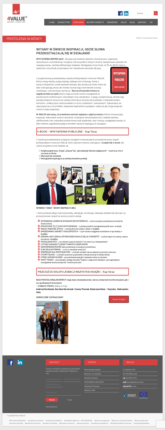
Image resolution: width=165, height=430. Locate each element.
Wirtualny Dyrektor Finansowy (120, 423)
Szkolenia (78, 22)
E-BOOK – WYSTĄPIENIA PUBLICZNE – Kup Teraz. (67, 131)
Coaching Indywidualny (141, 423)
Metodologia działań (92, 369)
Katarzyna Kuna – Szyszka (103, 289)
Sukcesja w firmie (83, 423)
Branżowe (112, 22)
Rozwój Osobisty (95, 22)
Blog (132, 22)
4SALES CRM (89, 390)
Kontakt (142, 22)
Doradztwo (64, 22)
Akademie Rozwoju (92, 386)
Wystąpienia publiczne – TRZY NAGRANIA (78, 420)
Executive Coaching (16, 423)
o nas (134, 386)
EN (151, 22)
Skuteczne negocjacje (101, 420)
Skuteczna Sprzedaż (141, 420)
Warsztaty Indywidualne (17, 420)
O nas (52, 22)
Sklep (124, 22)
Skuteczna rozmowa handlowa (122, 420)
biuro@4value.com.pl (134, 382)
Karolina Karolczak (64, 289)
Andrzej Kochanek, (45, 289)
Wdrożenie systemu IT (67, 423)
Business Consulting (92, 374)
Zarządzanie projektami (54, 420)
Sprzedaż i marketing (50, 423)
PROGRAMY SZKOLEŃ (94, 382)
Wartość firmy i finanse (33, 423)
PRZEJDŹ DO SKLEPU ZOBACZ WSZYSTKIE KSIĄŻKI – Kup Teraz (75, 271)
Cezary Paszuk (81, 289)
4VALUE (139, 38)
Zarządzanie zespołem (36, 420)
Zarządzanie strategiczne (99, 423)
